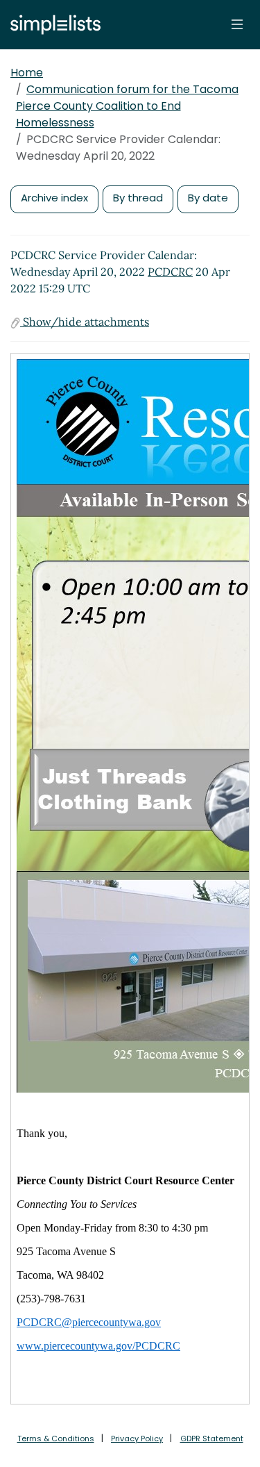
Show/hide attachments (84, 322)
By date (208, 197)
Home (26, 73)
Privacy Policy (137, 1438)
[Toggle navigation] (237, 24)
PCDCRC (170, 272)
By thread (138, 197)
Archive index (54, 197)
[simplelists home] (52, 24)
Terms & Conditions (55, 1438)
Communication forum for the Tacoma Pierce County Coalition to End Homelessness (127, 106)
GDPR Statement (211, 1438)
